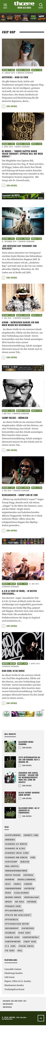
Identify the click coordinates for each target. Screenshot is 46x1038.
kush (8, 892)
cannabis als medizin (16, 844)
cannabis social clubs (17, 853)
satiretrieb (28, 928)
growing (10, 879)
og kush (20, 901)
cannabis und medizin (16, 857)
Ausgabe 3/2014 (8, 411)
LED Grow (9, 977)
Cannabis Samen (12, 969)
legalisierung (22, 892)
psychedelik (12, 919)
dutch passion (13, 875)
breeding (10, 839)
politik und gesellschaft (18, 915)
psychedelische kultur (17, 923)
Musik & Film (37, 70)
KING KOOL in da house (13, 670)
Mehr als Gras (24, 7)
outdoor (32, 901)
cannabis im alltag (15, 848)
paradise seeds (13, 906)
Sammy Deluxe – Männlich (15, 417)
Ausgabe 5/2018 (8, 70)
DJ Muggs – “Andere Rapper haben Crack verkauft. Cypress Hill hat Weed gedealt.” (22, 154)
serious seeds (13, 937)
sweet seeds (30, 941)
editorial (29, 875)
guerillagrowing (27, 879)
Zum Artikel (11, 106)
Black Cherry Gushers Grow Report (29, 793)
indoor (28, 884)
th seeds (10, 950)
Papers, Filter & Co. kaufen (17, 981)
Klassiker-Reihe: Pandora (26, 743)
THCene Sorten (27, 946)
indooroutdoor (13, 888)
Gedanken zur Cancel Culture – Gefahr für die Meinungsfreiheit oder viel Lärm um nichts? (28, 777)
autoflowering (13, 835)
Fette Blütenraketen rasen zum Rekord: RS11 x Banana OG (30, 759)
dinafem (25, 861)
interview (29, 888)
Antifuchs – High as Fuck (15, 77)
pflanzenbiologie (14, 910)
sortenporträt (13, 941)
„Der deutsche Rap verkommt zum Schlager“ (19, 247)
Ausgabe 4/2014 (8, 315)
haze (8, 884)
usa (20, 950)
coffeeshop (11, 861)
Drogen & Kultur (23, 70)
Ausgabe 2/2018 (8, 144)
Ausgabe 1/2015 (8, 239)
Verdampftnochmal (14, 989)
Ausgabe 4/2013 (8, 488)
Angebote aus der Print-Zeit (14, 1001)
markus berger (13, 897)
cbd (33, 857)
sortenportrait (31, 937)
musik (9, 901)
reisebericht (12, 928)
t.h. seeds (10, 946)
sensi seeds (24, 932)
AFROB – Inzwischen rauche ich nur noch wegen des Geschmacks (20, 324)
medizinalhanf (32, 897)
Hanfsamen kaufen (14, 985)
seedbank (10, 932)
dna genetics (12, 866)
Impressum (7, 1007)
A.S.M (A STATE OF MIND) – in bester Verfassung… (19, 592)
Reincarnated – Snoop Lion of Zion (20, 495)
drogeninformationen (16, 870)
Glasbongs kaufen (13, 973)
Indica (18, 884)
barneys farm (31, 835)
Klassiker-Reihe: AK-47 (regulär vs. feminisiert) (29, 810)
